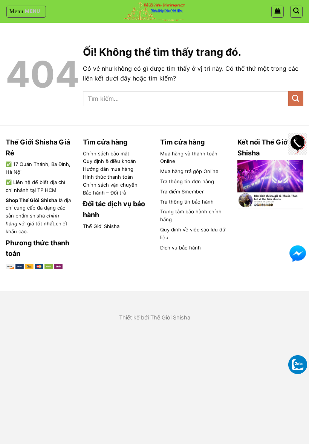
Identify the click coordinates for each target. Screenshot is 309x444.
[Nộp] (295, 98)
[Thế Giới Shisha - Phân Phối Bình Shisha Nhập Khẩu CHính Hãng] (154, 11)
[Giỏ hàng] (277, 12)
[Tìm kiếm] (296, 12)
